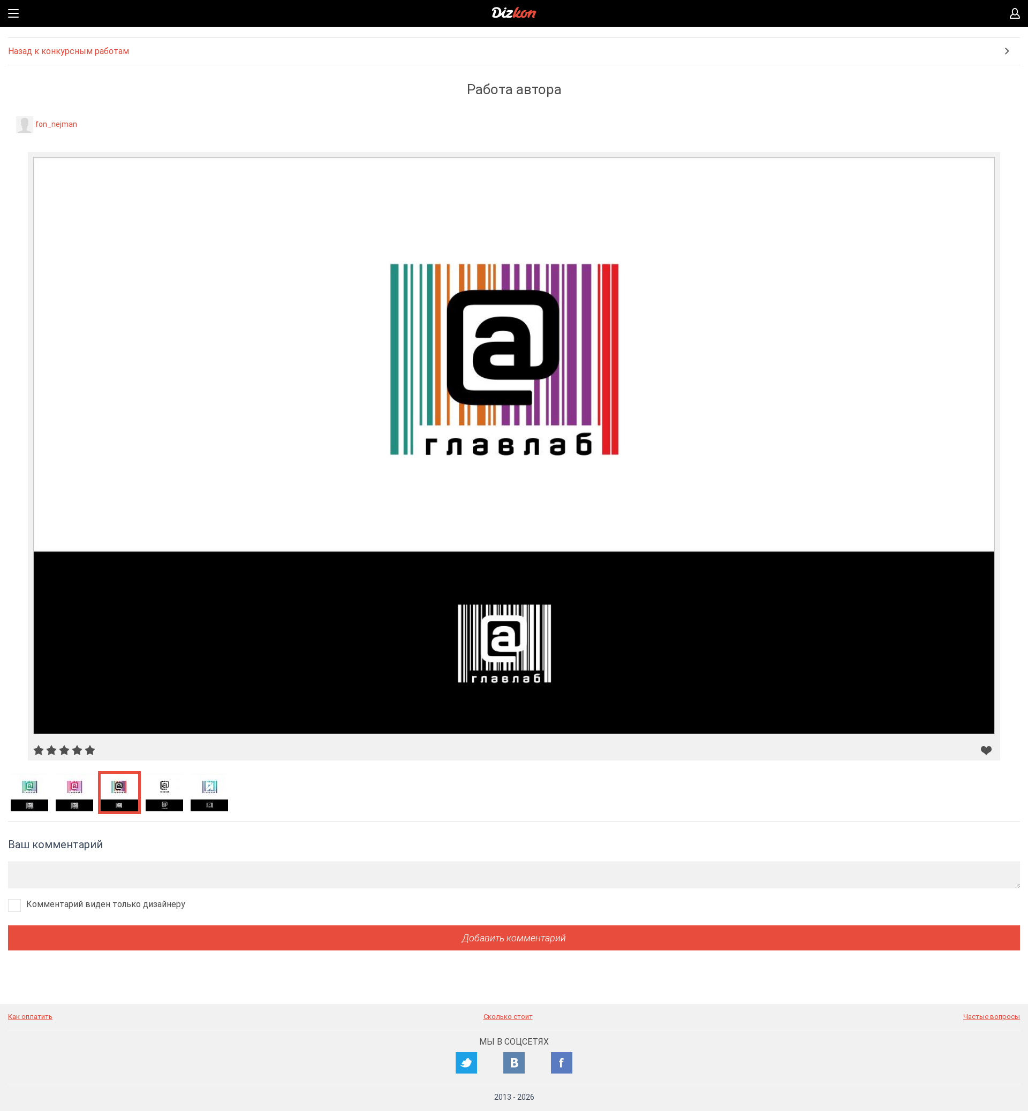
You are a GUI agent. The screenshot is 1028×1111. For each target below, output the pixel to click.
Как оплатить (30, 1017)
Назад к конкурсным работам (68, 51)
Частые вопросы (991, 1017)
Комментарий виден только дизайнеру (105, 904)
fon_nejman (56, 124)
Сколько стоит (508, 1017)
